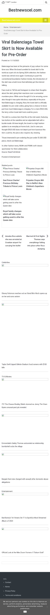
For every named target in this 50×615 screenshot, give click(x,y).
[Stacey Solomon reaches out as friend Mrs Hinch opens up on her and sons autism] (25, 278)
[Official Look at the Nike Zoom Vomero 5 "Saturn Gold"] (25, 539)
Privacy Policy (10, 591)
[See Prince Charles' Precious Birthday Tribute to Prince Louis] (13, 172)
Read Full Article (14, 152)
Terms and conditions (13, 595)
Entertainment (15, 27)
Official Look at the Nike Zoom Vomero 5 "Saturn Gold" (23, 552)
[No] (47, 607)
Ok (25, 611)
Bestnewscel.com (25, 10)
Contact (8, 582)
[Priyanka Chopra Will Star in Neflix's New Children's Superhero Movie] (36, 172)
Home (6, 27)
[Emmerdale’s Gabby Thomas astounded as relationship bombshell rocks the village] (25, 428)
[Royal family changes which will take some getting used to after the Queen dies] (13, 201)
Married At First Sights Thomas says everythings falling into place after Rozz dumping (35, 242)
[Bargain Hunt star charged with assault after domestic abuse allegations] (25, 465)
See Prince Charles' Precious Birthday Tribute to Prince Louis (12, 183)
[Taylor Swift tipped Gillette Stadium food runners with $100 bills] (25, 333)
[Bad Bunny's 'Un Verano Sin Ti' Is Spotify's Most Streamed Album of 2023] (25, 504)
